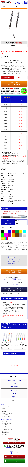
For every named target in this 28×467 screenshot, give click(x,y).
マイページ (14, 461)
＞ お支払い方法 (4, 434)
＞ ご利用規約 (3, 426)
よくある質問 (11, 263)
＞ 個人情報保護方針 (5, 432)
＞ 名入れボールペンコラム (6, 413)
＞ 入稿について (4, 427)
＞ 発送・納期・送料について (6, 423)
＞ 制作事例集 (3, 411)
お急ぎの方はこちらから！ (14, 442)
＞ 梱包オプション (4, 431)
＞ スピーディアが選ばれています (7, 406)
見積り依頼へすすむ (14, 271)
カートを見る (15, 452)
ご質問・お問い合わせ (14, 289)
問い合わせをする (14, 83)
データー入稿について (14, 261)
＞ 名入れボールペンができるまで (7, 416)
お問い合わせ (14, 457)
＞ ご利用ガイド (4, 421)
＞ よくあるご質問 (4, 414)
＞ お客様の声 (3, 410)
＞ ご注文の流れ (4, 424)
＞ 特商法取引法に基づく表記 (6, 429)
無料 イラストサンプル (14, 259)
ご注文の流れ (14, 284)
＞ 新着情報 (3, 408)
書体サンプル (11, 257)
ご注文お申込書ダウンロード (14, 279)
